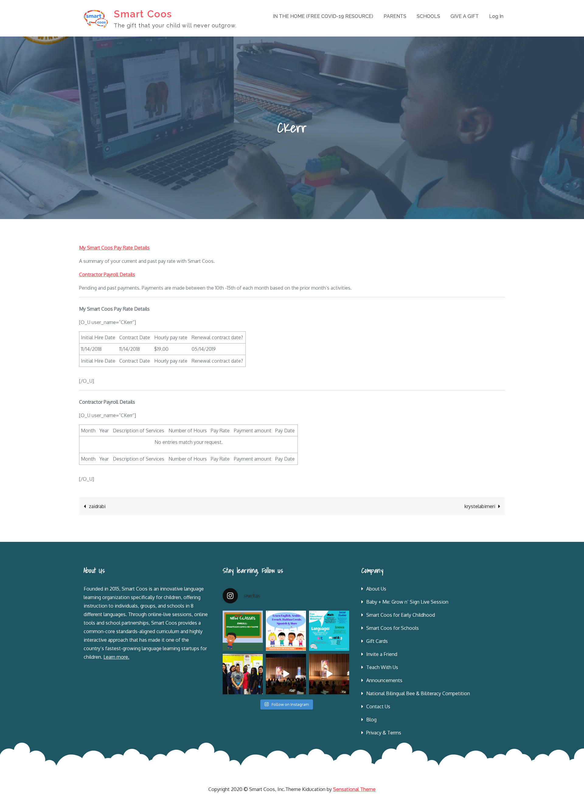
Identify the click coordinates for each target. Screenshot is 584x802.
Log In (496, 16)
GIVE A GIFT (464, 16)
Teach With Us (382, 667)
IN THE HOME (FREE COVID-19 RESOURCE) (323, 16)
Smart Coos (143, 13)
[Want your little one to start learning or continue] (286, 631)
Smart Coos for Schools (392, 628)
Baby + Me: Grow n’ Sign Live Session (407, 602)
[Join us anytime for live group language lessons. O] (243, 631)
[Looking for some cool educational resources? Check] (329, 631)
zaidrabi (97, 506)
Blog (371, 720)
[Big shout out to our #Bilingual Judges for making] (243, 674)
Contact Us (378, 706)
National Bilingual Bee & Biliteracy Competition (418, 693)
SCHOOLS (428, 16)
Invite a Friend (381, 654)
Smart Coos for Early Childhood (400, 615)
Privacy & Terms (383, 733)
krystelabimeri (479, 506)
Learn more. (116, 657)
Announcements (384, 680)
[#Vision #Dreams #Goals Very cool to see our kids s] (286, 674)
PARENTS (395, 16)
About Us (376, 589)
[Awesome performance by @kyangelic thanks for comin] (329, 674)
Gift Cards (377, 641)
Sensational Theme (354, 789)
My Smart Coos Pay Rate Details (114, 248)
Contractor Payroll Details (107, 274)
